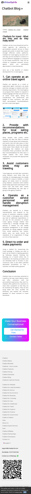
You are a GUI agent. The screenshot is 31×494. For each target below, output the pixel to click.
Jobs (3, 428)
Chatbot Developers (8, 436)
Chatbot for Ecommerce (10, 393)
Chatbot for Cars (7, 401)
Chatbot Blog (6, 377)
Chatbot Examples (8, 374)
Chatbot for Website (8, 384)
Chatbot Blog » (12, 8)
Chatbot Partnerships (9, 434)
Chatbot (5, 358)
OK (25, 492)
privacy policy (18, 492)
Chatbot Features (8, 369)
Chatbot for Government (10, 415)
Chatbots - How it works (9, 366)
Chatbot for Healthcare (9, 404)
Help (4, 420)
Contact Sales (16, 336)
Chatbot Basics (7, 361)
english (7, 443)
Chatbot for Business (8, 395)
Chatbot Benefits (7, 363)
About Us (5, 423)
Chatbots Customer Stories (10, 380)
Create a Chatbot (7, 417)
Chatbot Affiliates (7, 431)
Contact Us (5, 439)
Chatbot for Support (8, 409)
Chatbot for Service (8, 390)
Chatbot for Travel (14, 29)
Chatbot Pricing (7, 372)
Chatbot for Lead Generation (11, 387)
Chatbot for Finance (8, 412)
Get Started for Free (15, 331)
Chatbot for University (9, 398)
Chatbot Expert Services (10, 426)
